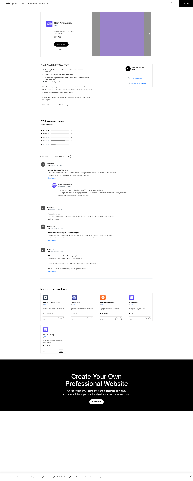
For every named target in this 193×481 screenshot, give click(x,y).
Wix (57, 25)
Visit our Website (137, 78)
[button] (43, 164)
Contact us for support (138, 83)
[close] (191, 476)
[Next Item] (149, 34)
